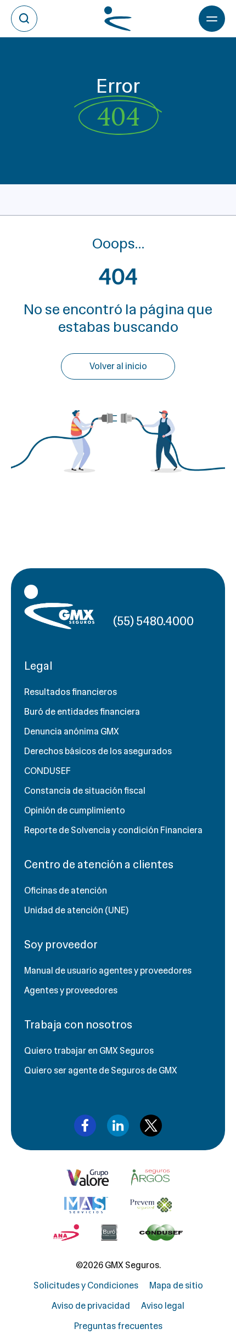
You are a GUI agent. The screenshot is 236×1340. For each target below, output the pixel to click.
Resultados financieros (70, 692)
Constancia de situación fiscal (84, 790)
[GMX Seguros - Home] (59, 607)
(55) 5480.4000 (153, 621)
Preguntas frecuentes (118, 1326)
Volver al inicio (118, 366)
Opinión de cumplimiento (74, 810)
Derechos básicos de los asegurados (98, 751)
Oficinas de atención (65, 890)
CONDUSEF (47, 771)
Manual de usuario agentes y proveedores (108, 970)
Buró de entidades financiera (82, 711)
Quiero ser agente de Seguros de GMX (100, 1070)
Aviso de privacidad (91, 1305)
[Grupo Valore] (150, 1177)
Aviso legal (162, 1305)
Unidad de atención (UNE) (76, 910)
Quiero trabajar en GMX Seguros (89, 1050)
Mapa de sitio (176, 1285)
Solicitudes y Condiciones (85, 1285)
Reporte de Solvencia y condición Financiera (113, 830)
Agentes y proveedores (70, 990)
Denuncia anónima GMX (71, 731)
